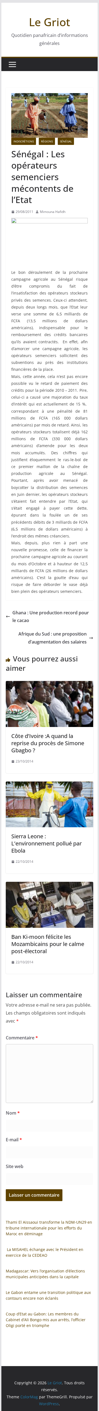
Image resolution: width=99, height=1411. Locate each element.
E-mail (14, 1140)
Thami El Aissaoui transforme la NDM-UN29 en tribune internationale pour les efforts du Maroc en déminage (49, 1228)
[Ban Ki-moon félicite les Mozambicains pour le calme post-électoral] (49, 886)
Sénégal (66, 141)
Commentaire (22, 1038)
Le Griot (49, 21)
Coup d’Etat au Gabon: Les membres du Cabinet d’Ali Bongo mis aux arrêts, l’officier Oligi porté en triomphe (46, 1319)
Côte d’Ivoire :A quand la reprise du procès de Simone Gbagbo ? (47, 743)
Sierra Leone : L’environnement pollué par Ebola (46, 843)
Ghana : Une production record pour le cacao (50, 617)
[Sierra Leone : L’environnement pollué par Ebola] (49, 785)
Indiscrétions (23, 141)
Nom (13, 1113)
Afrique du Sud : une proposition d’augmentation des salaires (52, 638)
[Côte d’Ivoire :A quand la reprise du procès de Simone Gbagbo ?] (49, 685)
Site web (14, 1166)
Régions (47, 141)
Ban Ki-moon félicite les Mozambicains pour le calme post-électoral (47, 944)
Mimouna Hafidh (52, 211)
